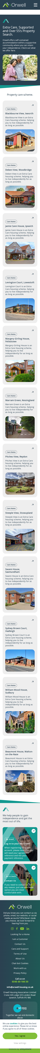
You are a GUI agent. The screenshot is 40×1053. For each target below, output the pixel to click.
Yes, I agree (20, 1035)
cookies (13, 1023)
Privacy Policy (20, 973)
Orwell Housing (14, 5)
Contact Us (20, 944)
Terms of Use (20, 953)
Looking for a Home (20, 934)
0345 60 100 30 (20, 981)
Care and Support (20, 948)
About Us (20, 958)
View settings (20, 1043)
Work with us (20, 968)
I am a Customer (20, 939)
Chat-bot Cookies (20, 963)
